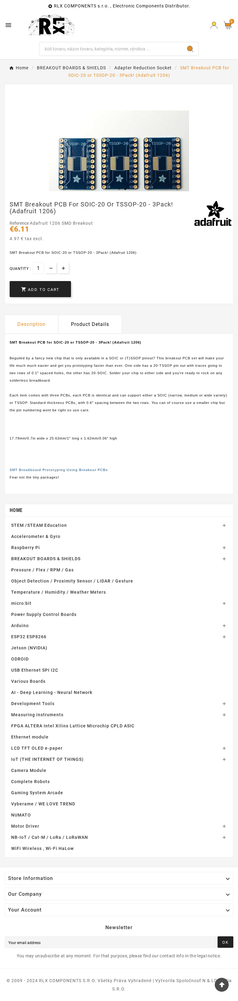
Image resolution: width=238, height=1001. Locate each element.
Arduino (20, 625)
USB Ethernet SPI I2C (34, 670)
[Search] (190, 49)
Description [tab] (31, 324)
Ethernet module (30, 736)
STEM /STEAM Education (39, 525)
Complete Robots (30, 781)
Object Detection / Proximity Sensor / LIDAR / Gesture (72, 580)
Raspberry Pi (25, 547)
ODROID (20, 658)
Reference (20, 223)
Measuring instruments (37, 714)
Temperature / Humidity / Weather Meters (58, 592)
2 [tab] (125, 189)
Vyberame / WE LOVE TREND (43, 803)
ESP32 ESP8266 (28, 636)
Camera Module (28, 770)
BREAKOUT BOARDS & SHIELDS (46, 558)
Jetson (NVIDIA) (29, 647)
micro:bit (21, 603)
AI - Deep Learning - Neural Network (51, 692)
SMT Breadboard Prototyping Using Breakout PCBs (59, 470)
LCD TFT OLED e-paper (37, 748)
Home (16, 510)
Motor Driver (25, 826)
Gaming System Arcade (37, 792)
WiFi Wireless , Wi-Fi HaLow (42, 848)
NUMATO (21, 814)
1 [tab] (119, 189)
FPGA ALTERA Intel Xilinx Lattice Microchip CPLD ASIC (72, 725)
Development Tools (33, 703)
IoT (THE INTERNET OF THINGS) (47, 759)
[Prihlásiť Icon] (214, 25)
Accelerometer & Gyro (35, 536)
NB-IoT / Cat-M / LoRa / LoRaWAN (49, 837)
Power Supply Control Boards (44, 614)
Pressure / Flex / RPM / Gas (42, 569)
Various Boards (28, 681)
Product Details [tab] (90, 324)
